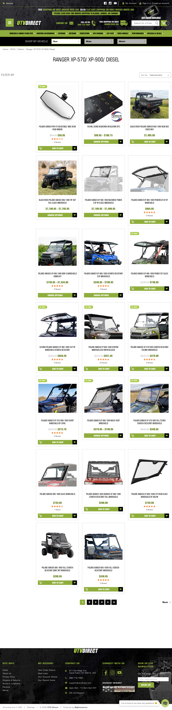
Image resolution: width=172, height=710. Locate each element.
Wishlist (9, 3)
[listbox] (160, 75)
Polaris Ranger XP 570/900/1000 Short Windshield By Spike (57, 422)
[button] (165, 703)
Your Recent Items (46, 680)
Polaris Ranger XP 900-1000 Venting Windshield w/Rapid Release (104, 348)
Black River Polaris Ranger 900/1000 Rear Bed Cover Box (149, 128)
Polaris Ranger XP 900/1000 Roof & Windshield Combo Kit (57, 275)
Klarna (5, 690)
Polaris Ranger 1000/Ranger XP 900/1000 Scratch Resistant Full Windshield (103, 495)
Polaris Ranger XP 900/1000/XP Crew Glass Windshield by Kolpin (149, 495)
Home (5, 670)
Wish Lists (43, 673)
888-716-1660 (76, 678)
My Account (131, 3)
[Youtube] (115, 3)
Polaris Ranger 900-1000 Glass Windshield (57, 494)
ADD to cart (57, 148)
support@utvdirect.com (80, 683)
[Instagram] (110, 3)
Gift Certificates (76, 693)
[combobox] (145, 23)
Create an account (160, 3)
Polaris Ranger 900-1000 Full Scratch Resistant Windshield (103, 569)
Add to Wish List (74, 148)
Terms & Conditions (11, 683)
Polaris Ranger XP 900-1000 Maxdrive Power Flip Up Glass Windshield (103, 201)
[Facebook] (105, 3)
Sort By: (144, 75)
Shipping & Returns (11, 680)
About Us (7, 673)
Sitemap (31, 707)
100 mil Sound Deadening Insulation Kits (103, 126)
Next (165, 602)
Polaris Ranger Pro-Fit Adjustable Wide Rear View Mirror (57, 128)
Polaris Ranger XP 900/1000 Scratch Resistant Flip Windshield (103, 275)
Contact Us (61, 23)
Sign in (146, 3)
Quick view (57, 104)
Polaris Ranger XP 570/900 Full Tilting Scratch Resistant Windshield (149, 422)
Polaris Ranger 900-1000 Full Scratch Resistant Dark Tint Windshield (57, 569)
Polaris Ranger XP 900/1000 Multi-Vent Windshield (103, 422)
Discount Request (112, 683)
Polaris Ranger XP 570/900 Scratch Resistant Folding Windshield (150, 348)
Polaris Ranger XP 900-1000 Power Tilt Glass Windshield (149, 275)
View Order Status (46, 670)
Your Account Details (47, 677)
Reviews (6, 687)
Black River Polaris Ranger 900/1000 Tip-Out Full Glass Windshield (57, 201)
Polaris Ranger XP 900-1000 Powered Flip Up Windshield (149, 201)
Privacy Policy (9, 677)
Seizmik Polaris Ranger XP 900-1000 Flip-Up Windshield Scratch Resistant (57, 348)
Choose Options (101, 141)
